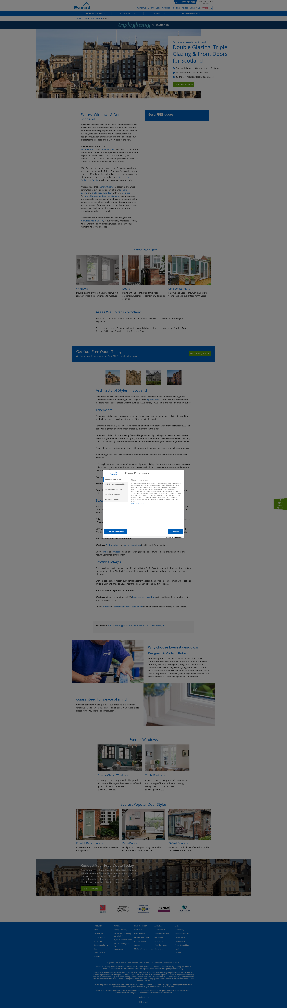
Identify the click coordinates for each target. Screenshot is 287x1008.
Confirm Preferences (116, 532)
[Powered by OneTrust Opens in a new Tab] (174, 537)
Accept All (175, 532)
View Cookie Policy (137, 503)
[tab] (115, 479)
